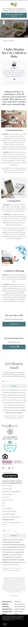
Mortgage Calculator (8, 514)
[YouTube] (9, 468)
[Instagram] (12, 468)
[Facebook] (3, 468)
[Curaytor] (10, 477)
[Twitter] (6, 468)
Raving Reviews (7, 489)
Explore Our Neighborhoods (11, 517)
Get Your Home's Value (9, 511)
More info (12, 620)
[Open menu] (26, 22)
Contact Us (5, 497)
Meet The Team (7, 486)
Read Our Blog (7, 494)
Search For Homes (8, 500)
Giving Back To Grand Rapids (11, 491)
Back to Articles (9, 41)
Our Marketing (7, 508)
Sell (3, 505)
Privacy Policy (14, 595)
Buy (3, 503)
